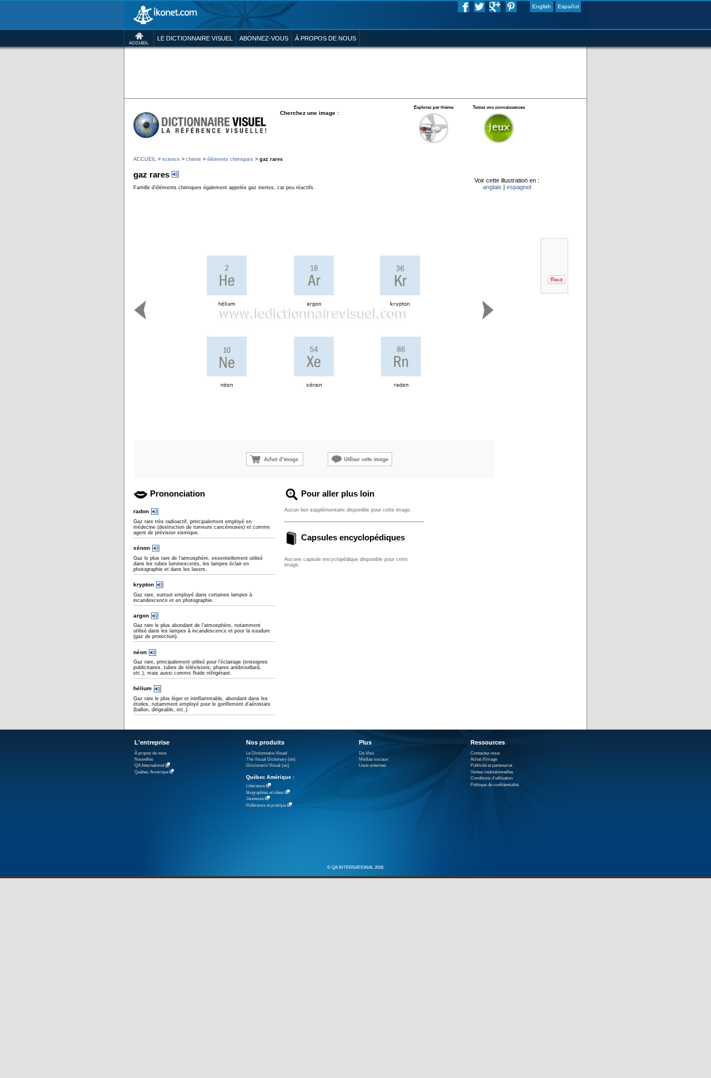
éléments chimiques (230, 159)
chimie (193, 159)
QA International (149, 765)
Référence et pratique (266, 805)
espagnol (519, 187)
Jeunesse (255, 798)
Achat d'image (483, 759)
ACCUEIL (144, 159)
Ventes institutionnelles (491, 772)
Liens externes (372, 765)
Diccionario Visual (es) (267, 765)
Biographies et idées (265, 792)
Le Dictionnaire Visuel (266, 753)
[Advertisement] (355, 72)
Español (568, 6)
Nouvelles (143, 759)
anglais (492, 187)
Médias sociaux (373, 759)
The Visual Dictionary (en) (271, 759)
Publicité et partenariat (491, 765)
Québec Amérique (151, 772)
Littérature (255, 785)
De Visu (366, 753)
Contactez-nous (485, 753)
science (171, 159)
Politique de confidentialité (494, 784)
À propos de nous (150, 753)
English (541, 6)
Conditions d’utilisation (491, 778)
